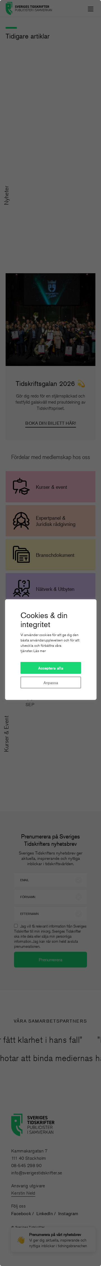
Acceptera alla (50, 668)
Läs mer (39, 650)
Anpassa (50, 682)
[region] (50, 633)
